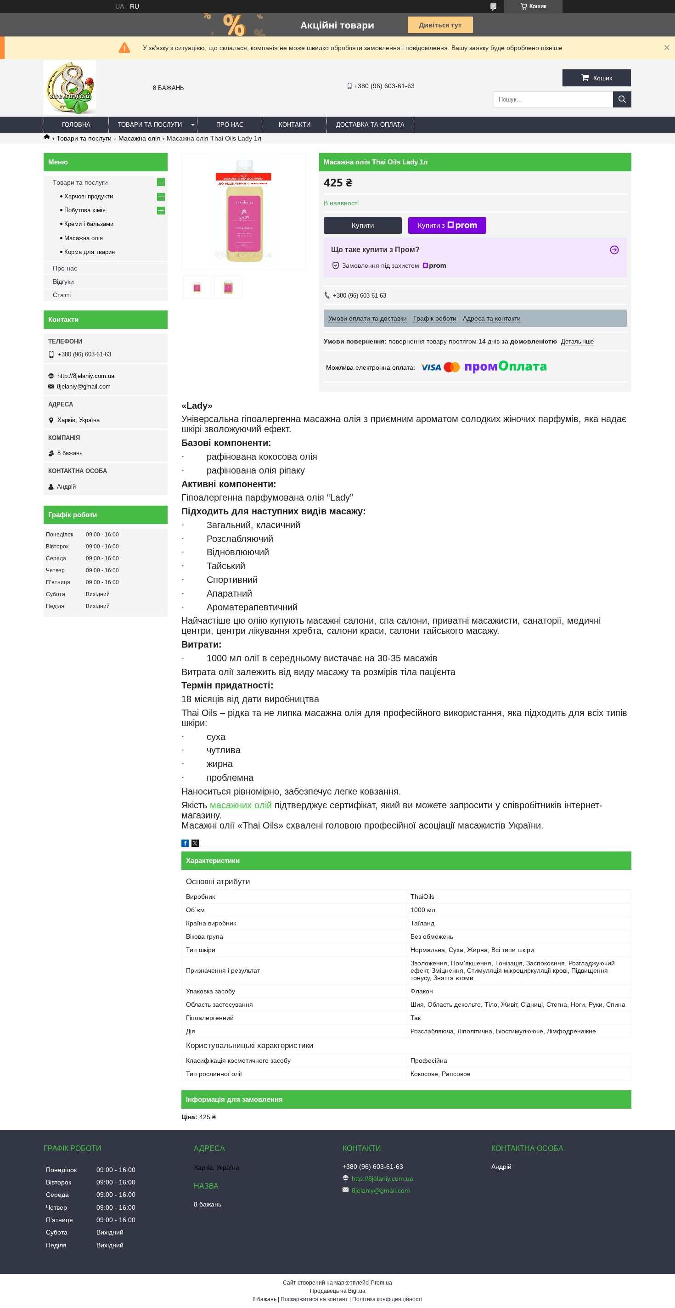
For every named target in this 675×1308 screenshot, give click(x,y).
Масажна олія (139, 138)
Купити (363, 225)
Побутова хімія (85, 210)
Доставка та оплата (370, 124)
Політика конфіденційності (387, 1299)
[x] (195, 844)
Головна (76, 124)
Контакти (294, 124)
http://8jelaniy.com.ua (85, 375)
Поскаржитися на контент (314, 1299)
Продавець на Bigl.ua (338, 1291)
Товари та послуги (150, 124)
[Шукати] (622, 99)
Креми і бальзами (88, 223)
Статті (62, 295)
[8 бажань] (70, 112)
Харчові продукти (88, 196)
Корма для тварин (89, 251)
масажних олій (241, 805)
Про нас (229, 124)
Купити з (431, 225)
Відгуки (63, 281)
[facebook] (185, 844)
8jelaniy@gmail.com (84, 386)
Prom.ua (381, 1283)
